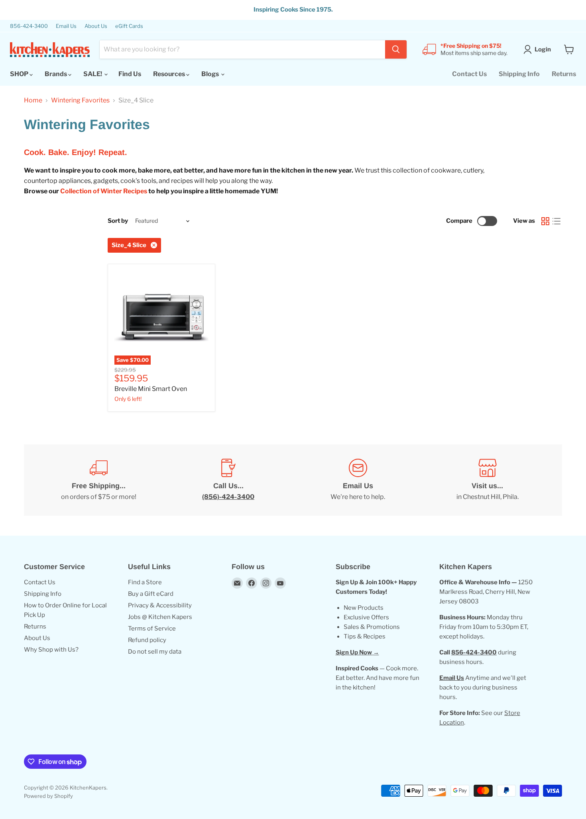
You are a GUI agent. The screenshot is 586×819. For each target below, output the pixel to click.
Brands (56, 74)
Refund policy (147, 640)
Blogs (210, 74)
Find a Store (145, 582)
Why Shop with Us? (51, 649)
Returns (564, 74)
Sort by (118, 221)
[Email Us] (358, 480)
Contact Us (469, 74)
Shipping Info (519, 74)
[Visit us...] (487, 480)
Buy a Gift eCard (150, 593)
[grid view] (545, 221)
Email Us (66, 26)
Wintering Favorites (80, 100)
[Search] (396, 49)
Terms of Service (152, 628)
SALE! (93, 74)
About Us (96, 26)
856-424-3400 (29, 26)
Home (33, 100)
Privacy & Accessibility (160, 605)
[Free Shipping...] (98, 480)
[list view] (556, 221)
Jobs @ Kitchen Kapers (160, 617)
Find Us (129, 74)
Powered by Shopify (48, 796)
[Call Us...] (228, 480)
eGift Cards (129, 26)
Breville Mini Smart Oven (150, 389)
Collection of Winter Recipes (103, 191)
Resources (169, 74)
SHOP (19, 74)
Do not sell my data (154, 651)
